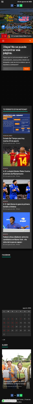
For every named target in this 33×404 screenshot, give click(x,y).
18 (8, 327)
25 (8, 330)
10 (4, 323)
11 (8, 323)
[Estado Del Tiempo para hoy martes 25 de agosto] (16, 123)
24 (4, 330)
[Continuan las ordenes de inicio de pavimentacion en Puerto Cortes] (16, 369)
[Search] (30, 40)
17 (4, 327)
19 (12, 327)
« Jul (3, 339)
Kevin (18, 143)
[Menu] (3, 41)
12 (12, 323)
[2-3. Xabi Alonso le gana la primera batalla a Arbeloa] (16, 189)
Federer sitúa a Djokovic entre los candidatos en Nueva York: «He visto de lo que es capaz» (15, 239)
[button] (3, 41)
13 (16, 323)
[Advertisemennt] (16, 27)
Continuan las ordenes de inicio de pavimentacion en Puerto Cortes (15, 383)
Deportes (5, 168)
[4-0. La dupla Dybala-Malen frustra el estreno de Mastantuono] (16, 156)
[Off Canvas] (2, 1)
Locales (7, 378)
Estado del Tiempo (7, 135)
